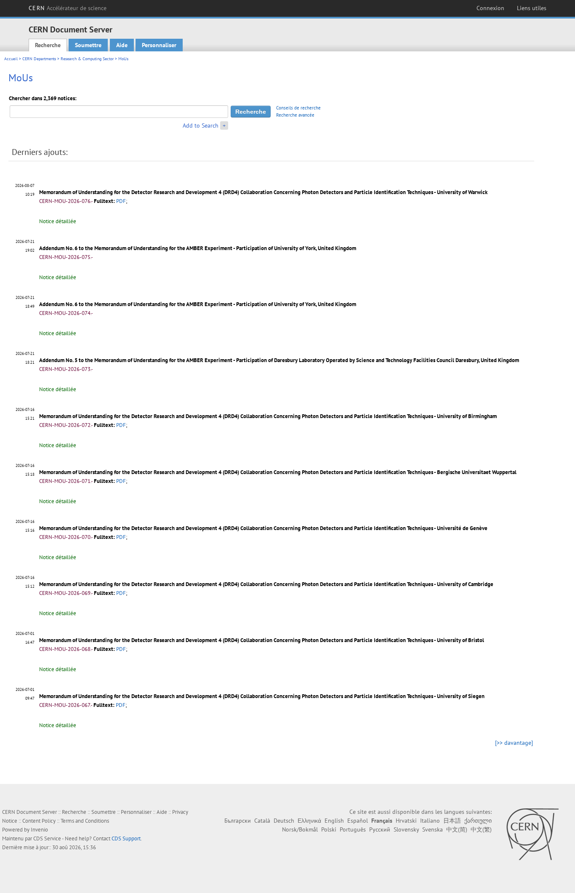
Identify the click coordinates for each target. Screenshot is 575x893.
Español (357, 820)
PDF (121, 201)
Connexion (490, 8)
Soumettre (88, 45)
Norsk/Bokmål (300, 829)
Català (262, 820)
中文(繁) (481, 829)
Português (353, 829)
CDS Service (47, 838)
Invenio (39, 829)
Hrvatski (406, 820)
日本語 (452, 820)
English (334, 820)
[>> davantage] (514, 742)
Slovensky (406, 829)
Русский (379, 829)
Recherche (48, 45)
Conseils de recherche (298, 108)
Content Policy (39, 820)
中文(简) (456, 829)
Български (237, 820)
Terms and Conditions (85, 820)
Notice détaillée (57, 221)
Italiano (430, 820)
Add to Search (200, 125)
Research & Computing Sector (87, 58)
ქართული (478, 820)
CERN (67, 8)
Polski (328, 829)
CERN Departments (39, 58)
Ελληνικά (309, 820)
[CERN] (532, 834)
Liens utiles (531, 8)
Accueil (11, 58)
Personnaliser (159, 45)
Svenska (432, 829)
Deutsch (284, 820)
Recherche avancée (295, 115)
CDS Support (126, 838)
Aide (122, 45)
